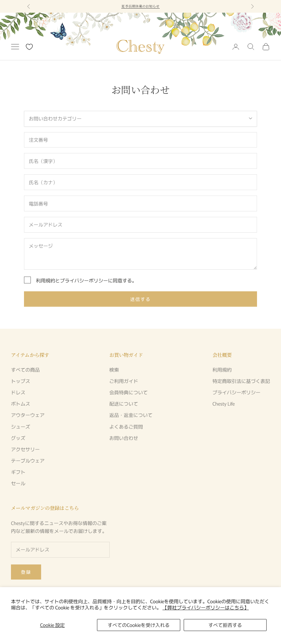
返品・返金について (130, 414)
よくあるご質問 (126, 426)
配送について (123, 403)
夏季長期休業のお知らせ (140, 6)
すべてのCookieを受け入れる (139, 624)
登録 (26, 572)
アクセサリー (25, 449)
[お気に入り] (29, 47)
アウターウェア (28, 414)
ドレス (18, 392)
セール (18, 483)
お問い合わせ (123, 437)
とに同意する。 (86, 280)
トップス (20, 380)
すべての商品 (25, 369)
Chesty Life (223, 403)
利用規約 (45, 280)
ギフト (18, 471)
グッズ (18, 437)
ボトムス (20, 403)
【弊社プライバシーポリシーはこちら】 (205, 607)
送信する (140, 299)
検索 (114, 369)
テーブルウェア (28, 460)
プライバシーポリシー (84, 280)
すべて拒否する (225, 624)
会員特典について (128, 392)
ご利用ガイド (123, 380)
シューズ (20, 426)
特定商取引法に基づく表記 (241, 380)
